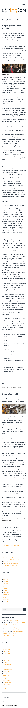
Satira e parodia (20, 518)
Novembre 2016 (7, 684)
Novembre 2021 (7, 647)
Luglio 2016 (6, 686)
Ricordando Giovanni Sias (10, 565)
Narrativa (5, 588)
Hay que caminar (6, 694)
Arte (4, 576)
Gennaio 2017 (6, 680)
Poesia (19, 387)
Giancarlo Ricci (7, 561)
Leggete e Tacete (13, 620)
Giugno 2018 (6, 662)
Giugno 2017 (6, 673)
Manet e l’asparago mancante (17, 628)
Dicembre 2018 (7, 657)
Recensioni (6, 594)
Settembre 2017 (7, 669)
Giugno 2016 (6, 688)
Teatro (5, 597)
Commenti (6, 579)
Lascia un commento (6, 520)
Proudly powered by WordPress (16, 705)
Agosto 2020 (6, 653)
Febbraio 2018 (7, 664)
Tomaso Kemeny (7, 387)
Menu (23, 4)
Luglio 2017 (6, 671)
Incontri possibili (10, 394)
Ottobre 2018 (6, 658)
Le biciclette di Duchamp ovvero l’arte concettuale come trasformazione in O (14, 624)
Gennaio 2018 (6, 666)
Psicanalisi (6, 592)
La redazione (5, 697)
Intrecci (5, 585)
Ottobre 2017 (6, 667)
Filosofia (5, 581)
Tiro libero (6, 599)
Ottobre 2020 (6, 649)
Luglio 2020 (6, 655)
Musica (5, 587)
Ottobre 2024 (6, 646)
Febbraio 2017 (7, 678)
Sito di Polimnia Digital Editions (10, 545)
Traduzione (6, 601)
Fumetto (5, 583)
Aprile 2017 (6, 675)
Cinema (5, 577)
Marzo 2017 (6, 677)
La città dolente (15, 629)
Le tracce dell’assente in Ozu (10, 556)
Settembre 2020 (7, 651)
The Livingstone (5, 705)
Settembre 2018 (7, 660)
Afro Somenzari (7, 518)
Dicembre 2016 (7, 682)
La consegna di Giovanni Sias (10, 563)
